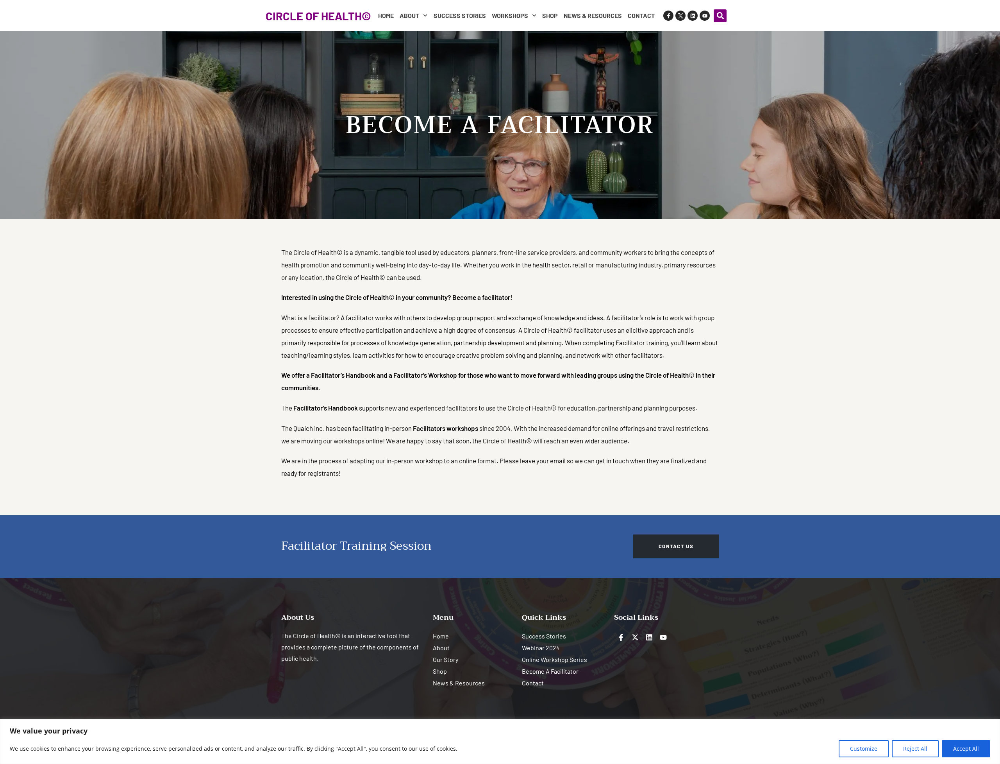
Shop (550, 15)
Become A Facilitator (550, 671)
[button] (720, 15)
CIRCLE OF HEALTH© (318, 16)
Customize (863, 748)
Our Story (445, 659)
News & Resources (593, 15)
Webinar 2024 (541, 647)
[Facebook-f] (668, 16)
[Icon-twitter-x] (680, 16)
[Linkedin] (693, 16)
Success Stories (460, 15)
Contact (641, 15)
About (409, 15)
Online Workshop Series (554, 659)
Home (386, 15)
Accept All (966, 748)
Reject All (915, 748)
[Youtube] (705, 16)
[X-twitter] (635, 637)
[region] (500, 741)
